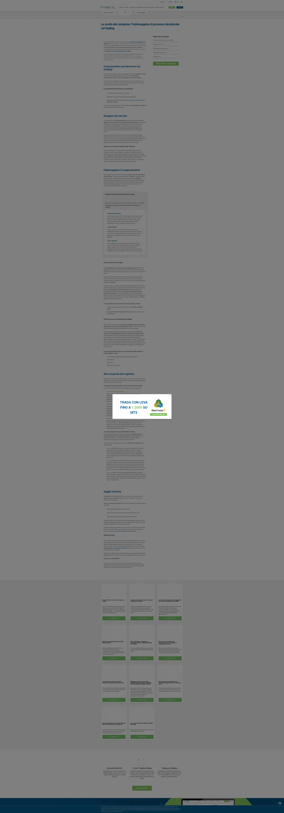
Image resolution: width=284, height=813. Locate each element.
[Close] (169, 395)
